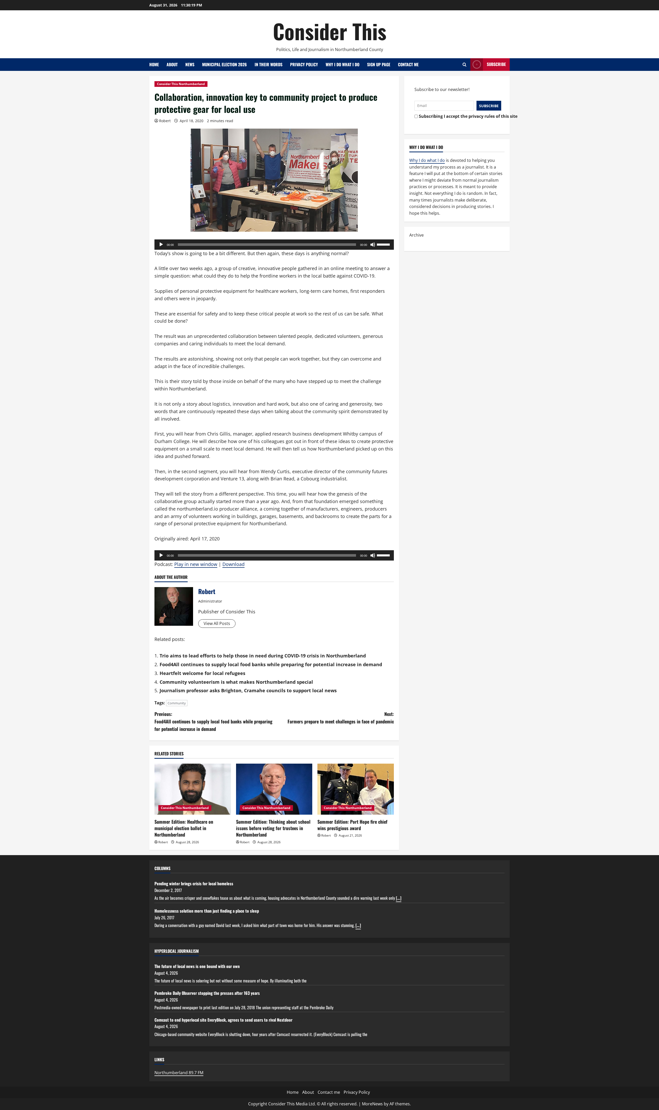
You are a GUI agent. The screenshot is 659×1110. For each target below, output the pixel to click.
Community (177, 703)
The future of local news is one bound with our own (197, 966)
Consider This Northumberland (181, 84)
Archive (416, 235)
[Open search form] (464, 65)
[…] (398, 898)
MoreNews (372, 1104)
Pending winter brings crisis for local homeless (193, 883)
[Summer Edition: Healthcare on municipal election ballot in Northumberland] (192, 789)
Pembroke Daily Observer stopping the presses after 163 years (207, 993)
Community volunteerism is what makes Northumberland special (236, 682)
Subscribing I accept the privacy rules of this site (458, 116)
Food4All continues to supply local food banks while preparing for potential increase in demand (271, 664)
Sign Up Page (378, 64)
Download (233, 564)
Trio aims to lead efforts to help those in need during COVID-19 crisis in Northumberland (263, 656)
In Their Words (268, 64)
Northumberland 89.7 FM (178, 1072)
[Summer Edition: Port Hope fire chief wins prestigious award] (355, 789)
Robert (165, 120)
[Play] (161, 244)
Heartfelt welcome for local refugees (202, 673)
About (172, 64)
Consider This (329, 31)
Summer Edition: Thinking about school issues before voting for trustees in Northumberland (273, 828)
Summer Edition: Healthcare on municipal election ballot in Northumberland (183, 828)
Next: (341, 718)
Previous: (213, 721)
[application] (274, 244)
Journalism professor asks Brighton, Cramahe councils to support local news (248, 690)
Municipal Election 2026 (224, 64)
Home (154, 64)
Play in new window (195, 564)
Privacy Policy (304, 64)
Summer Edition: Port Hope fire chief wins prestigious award (352, 824)
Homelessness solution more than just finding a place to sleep (206, 911)
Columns (162, 868)
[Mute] (372, 244)
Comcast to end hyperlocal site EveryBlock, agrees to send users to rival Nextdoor (223, 1020)
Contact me (408, 64)
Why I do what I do (342, 64)
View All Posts (217, 623)
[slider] (384, 244)
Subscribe (496, 64)
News (189, 64)
